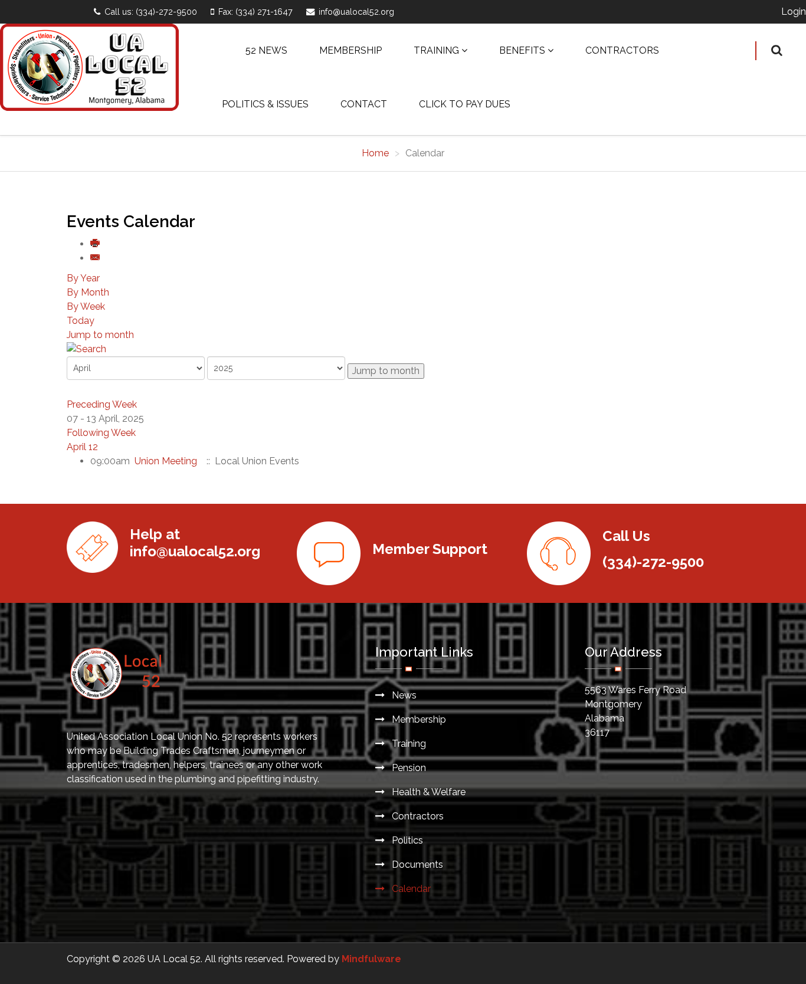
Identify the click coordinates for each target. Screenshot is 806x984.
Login (793, 11)
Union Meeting (167, 461)
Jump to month (100, 334)
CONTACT (363, 104)
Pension (407, 767)
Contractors (416, 816)
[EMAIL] (95, 258)
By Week (86, 306)
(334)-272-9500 (653, 561)
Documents (416, 864)
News (403, 695)
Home (375, 153)
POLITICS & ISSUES (265, 104)
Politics (406, 840)
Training (407, 743)
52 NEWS (266, 50)
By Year (83, 278)
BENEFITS (522, 50)
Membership (417, 719)
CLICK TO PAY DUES (464, 104)
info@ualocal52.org (356, 11)
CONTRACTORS (622, 50)
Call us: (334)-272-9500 (150, 11)
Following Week (101, 432)
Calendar (410, 888)
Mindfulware (371, 959)
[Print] (95, 244)
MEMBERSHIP (350, 50)
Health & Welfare (427, 792)
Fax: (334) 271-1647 (255, 11)
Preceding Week (102, 404)
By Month (88, 292)
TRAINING (436, 50)
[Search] (403, 349)
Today (80, 320)
